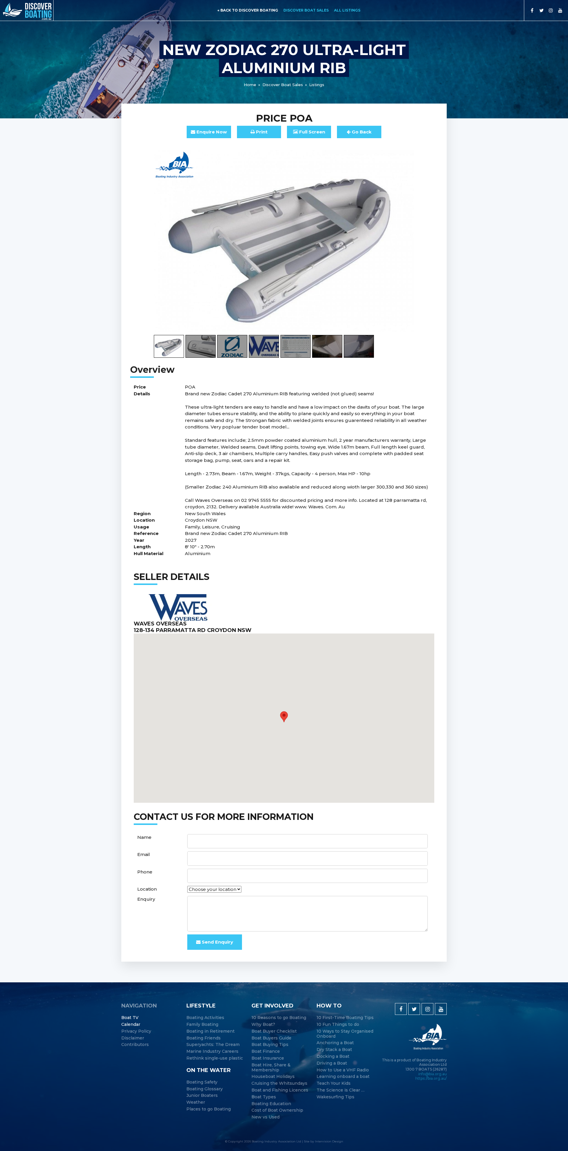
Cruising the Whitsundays (279, 1083)
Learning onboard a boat (343, 1076)
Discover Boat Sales (306, 10)
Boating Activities (205, 1017)
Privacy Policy (136, 1031)
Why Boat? (263, 1024)
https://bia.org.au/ (431, 1078)
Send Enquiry (217, 942)
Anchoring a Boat (335, 1042)
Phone (144, 872)
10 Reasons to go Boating (278, 1017)
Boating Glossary (204, 1089)
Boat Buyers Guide (271, 1038)
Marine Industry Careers (212, 1051)
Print (261, 132)
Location (147, 889)
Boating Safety (201, 1082)
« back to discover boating (247, 10)
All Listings (347, 10)
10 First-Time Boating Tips (345, 1017)
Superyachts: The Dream (213, 1044)
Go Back (361, 132)
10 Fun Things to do (338, 1024)
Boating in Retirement (210, 1031)
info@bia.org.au (432, 1074)
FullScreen (311, 132)
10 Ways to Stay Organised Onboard (345, 1034)
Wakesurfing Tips (335, 1097)
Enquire (211, 132)
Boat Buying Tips (269, 1044)
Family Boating (202, 1024)
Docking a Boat (333, 1056)
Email (143, 854)
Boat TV (129, 1017)
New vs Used (265, 1117)
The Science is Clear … (340, 1090)
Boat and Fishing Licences (279, 1090)
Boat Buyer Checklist (274, 1031)
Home (250, 84)
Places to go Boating (208, 1109)
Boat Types (263, 1097)
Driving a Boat (332, 1063)
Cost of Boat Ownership (277, 1110)
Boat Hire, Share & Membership (271, 1068)
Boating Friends (203, 1038)
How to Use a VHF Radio (343, 1070)
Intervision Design (329, 1141)
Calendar (130, 1024)
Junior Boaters (202, 1095)
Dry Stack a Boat (334, 1049)
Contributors (135, 1044)
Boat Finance (265, 1051)
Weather (195, 1102)
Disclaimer (132, 1038)
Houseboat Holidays (273, 1076)
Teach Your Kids (334, 1083)
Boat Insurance (267, 1058)
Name (144, 837)
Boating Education (271, 1103)
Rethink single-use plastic (214, 1058)
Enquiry (146, 899)
